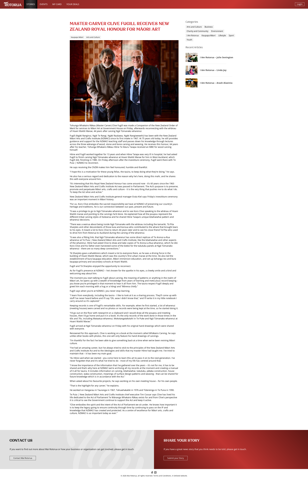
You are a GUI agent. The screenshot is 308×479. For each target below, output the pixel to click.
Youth (189, 39)
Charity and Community (197, 31)
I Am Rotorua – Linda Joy (213, 70)
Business (209, 26)
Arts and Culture (194, 26)
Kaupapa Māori (208, 35)
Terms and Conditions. (162, 476)
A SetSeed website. (179, 476)
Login (299, 4)
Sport (231, 35)
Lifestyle (222, 35)
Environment (217, 31)
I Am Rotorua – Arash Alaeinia (216, 82)
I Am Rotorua (193, 35)
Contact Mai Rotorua (22, 458)
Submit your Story (175, 458)
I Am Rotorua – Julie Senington (216, 57)
